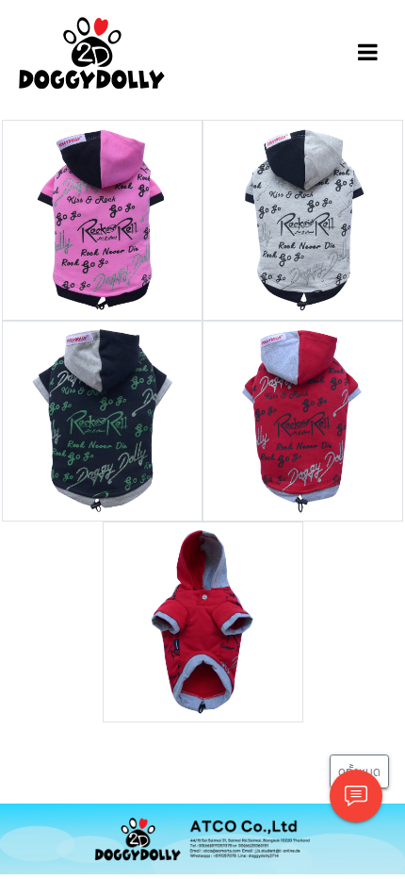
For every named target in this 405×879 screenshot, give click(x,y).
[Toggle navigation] (368, 53)
